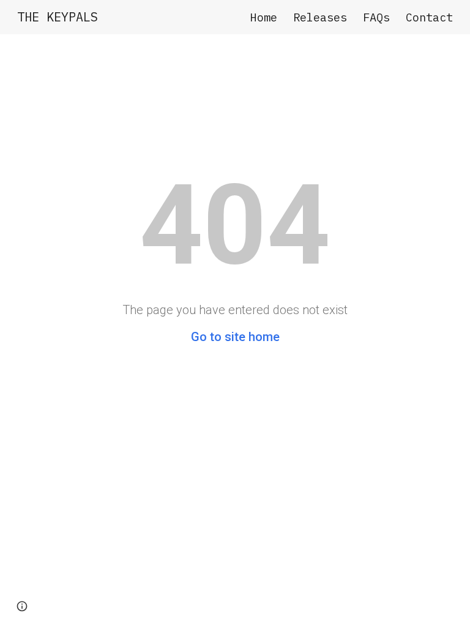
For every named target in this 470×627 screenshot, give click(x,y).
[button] (22, 606)
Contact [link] (429, 17)
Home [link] (263, 17)
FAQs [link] (376, 17)
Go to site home (235, 336)
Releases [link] (320, 17)
